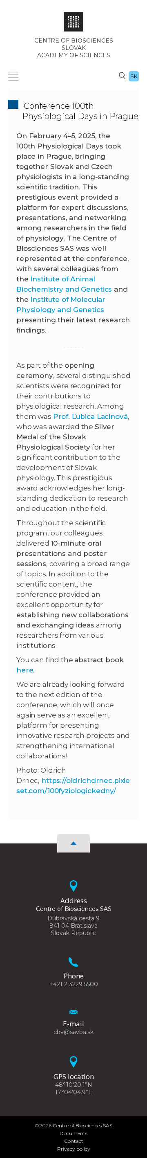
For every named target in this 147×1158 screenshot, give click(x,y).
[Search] (122, 75)
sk (134, 76)
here (24, 670)
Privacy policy (73, 1149)
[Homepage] (73, 24)
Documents (73, 1133)
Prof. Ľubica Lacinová (90, 416)
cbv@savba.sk (73, 1032)
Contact (73, 1141)
